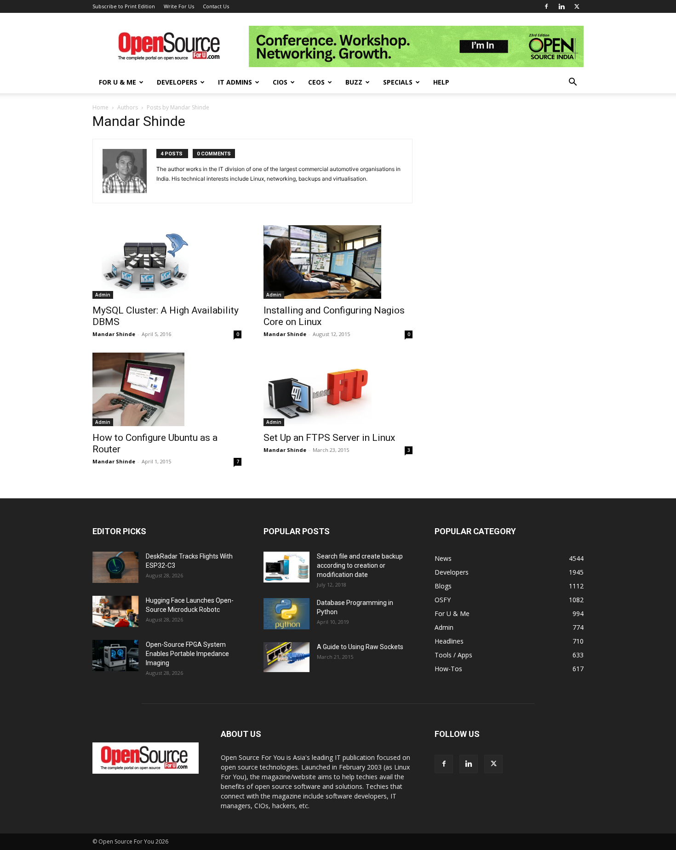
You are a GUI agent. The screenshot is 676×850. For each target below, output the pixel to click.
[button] (572, 83)
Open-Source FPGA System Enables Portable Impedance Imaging (187, 654)
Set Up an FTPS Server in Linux (329, 437)
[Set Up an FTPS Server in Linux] (338, 389)
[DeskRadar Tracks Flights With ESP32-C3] (115, 567)
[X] (577, 6)
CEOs (316, 82)
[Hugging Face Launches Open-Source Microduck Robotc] (115, 612)
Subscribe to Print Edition (123, 6)
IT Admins (235, 82)
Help (441, 82)
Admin (102, 294)
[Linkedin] (561, 6)
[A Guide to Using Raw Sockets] (286, 657)
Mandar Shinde (113, 334)
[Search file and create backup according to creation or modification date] (286, 567)
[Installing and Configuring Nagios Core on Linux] (338, 262)
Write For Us (179, 6)
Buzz (353, 82)
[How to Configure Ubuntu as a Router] (166, 389)
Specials (397, 82)
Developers (177, 82)
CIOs (280, 82)
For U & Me (117, 82)
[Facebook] (546, 6)
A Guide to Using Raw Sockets (360, 646)
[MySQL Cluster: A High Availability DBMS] (166, 262)
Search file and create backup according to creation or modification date (360, 565)
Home (100, 107)
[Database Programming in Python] (286, 614)
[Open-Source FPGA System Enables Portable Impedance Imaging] (115, 656)
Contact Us (216, 6)
